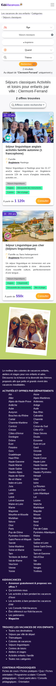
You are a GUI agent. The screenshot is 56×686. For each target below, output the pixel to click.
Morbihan (13, 518)
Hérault (37, 475)
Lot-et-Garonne (16, 500)
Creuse (12, 429)
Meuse (36, 514)
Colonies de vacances (20, 641)
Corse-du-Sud (40, 426)
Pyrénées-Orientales (19, 535)
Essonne (37, 440)
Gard (36, 447)
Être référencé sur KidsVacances (25, 611)
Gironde (37, 451)
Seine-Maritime (16, 546)
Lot (35, 497)
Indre (36, 479)
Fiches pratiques (29, 671)
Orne (36, 525)
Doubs (36, 436)
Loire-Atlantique (41, 493)
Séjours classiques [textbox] (36, 35)
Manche (37, 504)
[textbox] (28, 27)
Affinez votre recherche (28, 105)
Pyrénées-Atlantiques (44, 532)
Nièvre (12, 521)
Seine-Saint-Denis (42, 546)
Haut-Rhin (14, 458)
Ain (10, 394)
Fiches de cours (10, 671)
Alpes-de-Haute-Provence (22, 401)
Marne (12, 507)
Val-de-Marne (15, 560)
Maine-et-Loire (16, 504)
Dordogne (14, 436)
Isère (36, 482)
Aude (36, 408)
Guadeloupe (15, 454)
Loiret (11, 497)
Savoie (12, 542)
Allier (11, 398)
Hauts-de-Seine (16, 475)
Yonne (12, 571)
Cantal (12, 419)
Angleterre (13, 162)
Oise (11, 525)
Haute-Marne (15, 465)
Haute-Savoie (40, 465)
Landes (12, 489)
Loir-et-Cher (39, 489)
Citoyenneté (22, 283)
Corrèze (13, 426)
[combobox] (28, 27)
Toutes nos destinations (20, 630)
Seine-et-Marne (16, 550)
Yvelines (37, 571)
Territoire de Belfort (18, 557)
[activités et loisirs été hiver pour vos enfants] (12, 5)
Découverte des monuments (29, 188)
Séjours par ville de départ (22, 634)
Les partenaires (16, 615)
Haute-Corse (40, 458)
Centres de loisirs (17, 648)
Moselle (37, 518)
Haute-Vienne (40, 468)
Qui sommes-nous (18, 590)
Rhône (36, 535)
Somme (37, 550)
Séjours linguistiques (16, 183)
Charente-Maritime (18, 422)
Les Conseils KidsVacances (23, 608)
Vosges (37, 567)
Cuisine (10, 192)
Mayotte (37, 511)
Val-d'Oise (38, 557)
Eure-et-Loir (39, 443)
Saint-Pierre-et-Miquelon (21, 539)
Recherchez (26, 64)
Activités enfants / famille (21, 655)
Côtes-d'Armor (16, 433)
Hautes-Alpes (15, 472)
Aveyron (13, 412)
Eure (11, 443)
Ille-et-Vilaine (15, 479)
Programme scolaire (25, 674)
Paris (11, 528)
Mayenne (13, 511)
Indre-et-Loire (15, 482)
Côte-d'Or (38, 429)
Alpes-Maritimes (41, 398)
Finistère (13, 447)
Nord (35, 521)
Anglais (10, 188)
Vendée (37, 564)
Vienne (12, 567)
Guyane (37, 454)
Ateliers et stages (17, 651)
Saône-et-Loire (40, 542)
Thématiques (15, 637)
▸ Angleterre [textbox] (28, 42)
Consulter (43, 201)
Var (35, 560)
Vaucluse (13, 564)
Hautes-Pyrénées (42, 472)
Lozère (36, 500)
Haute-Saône (15, 468)
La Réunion (39, 486)
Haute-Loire (39, 461)
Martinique (38, 507)
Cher (35, 422)
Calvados (38, 415)
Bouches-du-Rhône (18, 415)
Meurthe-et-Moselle (18, 514)
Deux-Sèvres (40, 433)
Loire (11, 493)
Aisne (36, 394)
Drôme (12, 440)
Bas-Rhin (38, 412)
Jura (11, 486)
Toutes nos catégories (20, 659)
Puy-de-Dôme (16, 532)
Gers (11, 451)
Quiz (41, 671)
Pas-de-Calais (40, 528)
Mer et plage (22, 192)
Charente (38, 419)
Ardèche (13, 405)
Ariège (36, 405)
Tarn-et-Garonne (41, 553)
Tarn (11, 553)
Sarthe (36, 539)
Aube (11, 408)
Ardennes (38, 401)
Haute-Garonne (16, 461)
